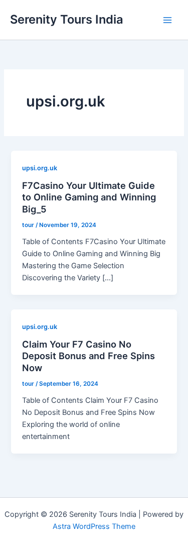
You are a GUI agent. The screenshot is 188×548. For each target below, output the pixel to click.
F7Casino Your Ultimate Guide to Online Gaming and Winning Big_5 (89, 197)
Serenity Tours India (66, 19)
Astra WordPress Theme (94, 526)
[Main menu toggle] (167, 20)
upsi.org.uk (39, 168)
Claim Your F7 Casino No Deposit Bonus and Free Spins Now (88, 356)
